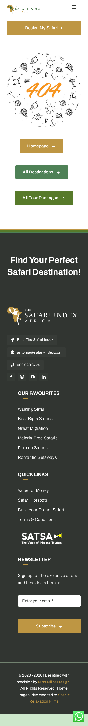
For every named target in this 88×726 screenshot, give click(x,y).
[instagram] (22, 377)
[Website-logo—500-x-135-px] (24, 6)
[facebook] (11, 377)
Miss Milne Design (54, 682)
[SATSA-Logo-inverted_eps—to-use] (41, 532)
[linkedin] (43, 377)
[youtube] (33, 377)
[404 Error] (44, 55)
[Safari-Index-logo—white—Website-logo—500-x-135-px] (42, 308)
